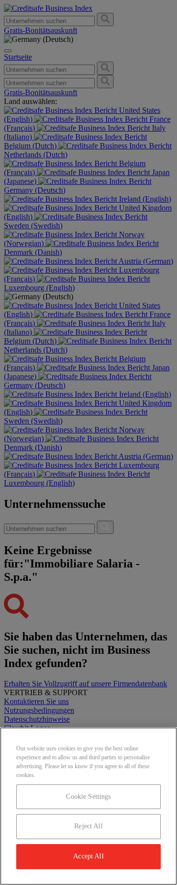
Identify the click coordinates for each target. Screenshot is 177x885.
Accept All (88, 856)
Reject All (88, 826)
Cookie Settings (88, 796)
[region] (88, 806)
